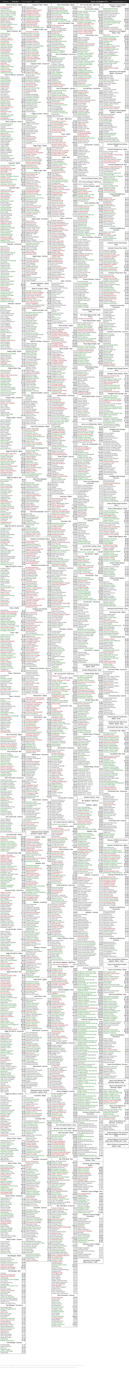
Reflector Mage (30, 497)
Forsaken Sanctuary (58, 423)
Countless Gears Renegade (34, 1070)
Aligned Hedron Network (35, 312)
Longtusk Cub (30, 928)
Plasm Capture (6, 378)
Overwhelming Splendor (60, 12)
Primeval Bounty (7, 467)
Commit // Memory (32, 1129)
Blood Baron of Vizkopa (9, 353)
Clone (2, 483)
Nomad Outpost (6, 1222)
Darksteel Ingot (5, 541)
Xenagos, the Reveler (8, 630)
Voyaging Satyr (6, 731)
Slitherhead (3, 110)
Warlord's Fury (57, 671)
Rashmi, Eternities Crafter (34, 855)
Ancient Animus (57, 631)
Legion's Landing (58, 126)
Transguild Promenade (7, 158)
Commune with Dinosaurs (60, 288)
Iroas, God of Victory (8, 841)
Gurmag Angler (5, 1345)
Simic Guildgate (5, 343)
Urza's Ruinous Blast (59, 563)
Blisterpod (31, 396)
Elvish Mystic (6, 580)
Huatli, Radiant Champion (61, 334)
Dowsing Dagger (58, 122)
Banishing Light (5, 895)
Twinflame (3, 888)
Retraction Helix (6, 825)
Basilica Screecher (5, 307)
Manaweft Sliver (5, 553)
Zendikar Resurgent (32, 477)
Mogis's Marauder (5, 686)
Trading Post (4, 519)
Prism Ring (29, 238)
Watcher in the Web (32, 692)
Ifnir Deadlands (58, 72)
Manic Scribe (30, 647)
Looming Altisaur (57, 303)
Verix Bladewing (58, 517)
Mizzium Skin (6, 147)
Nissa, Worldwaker (7, 963)
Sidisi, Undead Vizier (34, 55)
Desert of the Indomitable (61, 97)
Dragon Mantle (4, 709)
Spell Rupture (6, 345)
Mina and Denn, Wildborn (34, 467)
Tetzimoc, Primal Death (59, 387)
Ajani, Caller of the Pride (9, 453)
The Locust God (56, 15)
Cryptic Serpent (32, 1169)
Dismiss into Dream (6, 486)
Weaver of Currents (32, 1205)
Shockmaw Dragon (6, 1334)
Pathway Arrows (31, 369)
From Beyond (32, 328)
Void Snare (5, 1135)
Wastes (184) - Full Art (32, 536)
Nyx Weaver (5, 913)
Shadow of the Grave (34, 1152)
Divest (54, 644)
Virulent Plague (30, 112)
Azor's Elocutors (5, 35)
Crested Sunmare (58, 7)
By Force (30, 1164)
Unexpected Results (8, 239)
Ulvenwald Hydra (33, 563)
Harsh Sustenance (5, 1346)
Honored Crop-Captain (33, 1183)
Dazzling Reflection (32, 518)
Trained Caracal (5, 157)
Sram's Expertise (32, 1024)
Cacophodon (57, 401)
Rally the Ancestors (6, 1295)
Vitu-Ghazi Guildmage (7, 119)
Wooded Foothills (7, 1194)
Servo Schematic (32, 1059)
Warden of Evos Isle (8, 563)
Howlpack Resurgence (34, 638)
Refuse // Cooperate (59, 46)
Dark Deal (5, 1312)
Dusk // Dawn (32, 1132)
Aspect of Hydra (5, 820)
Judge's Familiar (5, 97)
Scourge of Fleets (7, 880)
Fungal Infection (57, 647)
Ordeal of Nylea (6, 688)
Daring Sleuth (30, 624)
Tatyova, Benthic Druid (59, 613)
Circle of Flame (6, 1043)
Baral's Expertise (31, 1000)
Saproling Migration (59, 663)
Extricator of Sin (31, 766)
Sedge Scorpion (5, 727)
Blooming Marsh (33, 870)
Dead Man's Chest (58, 355)
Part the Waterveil (33, 302)
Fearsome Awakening (8, 1318)
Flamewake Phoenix (6, 1282)
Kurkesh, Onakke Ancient (9, 997)
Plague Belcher (32, 1144)
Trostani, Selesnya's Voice (9, 24)
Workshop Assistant (34, 976)
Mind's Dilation (32, 707)
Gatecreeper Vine (7, 138)
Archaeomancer (5, 573)
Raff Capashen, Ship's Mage (61, 603)
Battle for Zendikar (40, 288)
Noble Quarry (4, 800)
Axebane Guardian (7, 124)
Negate (2, 589)
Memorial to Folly (57, 598)
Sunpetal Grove (58, 211)
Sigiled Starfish (4, 949)
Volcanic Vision (32, 60)
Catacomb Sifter (32, 354)
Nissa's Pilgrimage (31, 272)
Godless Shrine (6, 209)
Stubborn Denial (7, 1231)
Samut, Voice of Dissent (35, 1115)
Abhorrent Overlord (8, 635)
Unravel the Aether (6, 813)
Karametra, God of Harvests (8, 743)
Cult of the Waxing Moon (35, 622)
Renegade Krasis (7, 384)
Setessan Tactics (5, 882)
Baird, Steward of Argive (59, 575)
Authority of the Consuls (35, 868)
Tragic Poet (55, 666)
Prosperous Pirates (57, 313)
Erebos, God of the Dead (9, 615)
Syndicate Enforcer (6, 348)
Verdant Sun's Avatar (58, 216)
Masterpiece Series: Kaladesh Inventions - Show (40, 832)
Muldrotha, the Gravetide (59, 510)
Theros (14, 608)
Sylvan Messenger (31, 249)
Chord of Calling (6, 985)
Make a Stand (30, 492)
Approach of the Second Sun (36, 1122)
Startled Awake (30, 560)
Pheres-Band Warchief (8, 879)
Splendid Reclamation (34, 749)
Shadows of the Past (34, 243)
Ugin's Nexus (4, 1158)
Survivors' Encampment (60, 113)
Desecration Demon (6, 47)
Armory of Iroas (5, 894)
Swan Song (5, 660)
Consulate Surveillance (33, 917)
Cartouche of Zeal (31, 1224)
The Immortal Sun (58, 340)
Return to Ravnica (14, 5)
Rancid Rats (29, 685)
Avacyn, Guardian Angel (9, 975)
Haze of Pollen (30, 1240)
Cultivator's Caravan (32, 876)
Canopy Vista (31, 317)
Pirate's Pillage (57, 435)
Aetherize (4, 246)
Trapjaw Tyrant (57, 343)
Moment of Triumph (58, 482)
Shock (2, 597)
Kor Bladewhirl (30, 365)
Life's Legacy (5, 999)
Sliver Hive (5, 1020)
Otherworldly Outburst (33, 813)
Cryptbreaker (31, 724)
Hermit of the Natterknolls (35, 635)
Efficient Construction (32, 1040)
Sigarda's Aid (31, 746)
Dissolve (3, 677)
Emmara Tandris (5, 372)
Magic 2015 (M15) (14, 953)
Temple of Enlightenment (9, 771)
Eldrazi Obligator (33, 459)
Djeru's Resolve (30, 1230)
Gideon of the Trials (32, 1104)
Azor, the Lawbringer (58, 329)
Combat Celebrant (33, 1101)
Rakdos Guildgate (5, 149)
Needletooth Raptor (59, 432)
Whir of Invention (33, 1027)
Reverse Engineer (31, 1056)
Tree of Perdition (33, 713)
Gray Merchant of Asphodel (10, 716)
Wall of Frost (4, 561)
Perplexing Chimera (8, 766)
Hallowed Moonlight (34, 190)
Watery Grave (6, 240)
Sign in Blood (4, 1127)
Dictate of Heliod (7, 861)
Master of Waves (5, 619)
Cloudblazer (29, 915)
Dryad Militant (6, 82)
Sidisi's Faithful (32, 138)
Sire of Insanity (6, 386)
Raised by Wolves (7, 802)
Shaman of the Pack (32, 245)
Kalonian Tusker (6, 552)
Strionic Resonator (5, 513)
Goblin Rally (5, 86)
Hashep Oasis (56, 69)
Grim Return (4, 494)
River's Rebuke (56, 199)
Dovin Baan (31, 848)
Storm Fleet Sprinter (59, 453)
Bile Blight (3, 789)
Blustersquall (6, 78)
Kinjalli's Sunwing (58, 185)
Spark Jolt (3, 728)
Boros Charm (6, 249)
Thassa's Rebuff (6, 811)
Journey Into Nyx (14, 834)
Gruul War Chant (5, 409)
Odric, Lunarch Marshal (35, 588)
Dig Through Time (7, 1172)
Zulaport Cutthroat (33, 391)
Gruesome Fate (56, 470)
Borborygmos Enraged (8, 168)
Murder (28, 783)
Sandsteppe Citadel (6, 1229)
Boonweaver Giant (6, 1041)
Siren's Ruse (57, 318)
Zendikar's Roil (32, 254)
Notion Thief (5, 377)
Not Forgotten (30, 650)
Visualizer (5, 1)
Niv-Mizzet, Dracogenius (7, 18)
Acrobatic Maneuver (34, 949)
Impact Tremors (31, 133)
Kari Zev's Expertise (32, 1008)
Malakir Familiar (31, 367)
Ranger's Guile (4, 592)
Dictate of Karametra (6, 863)
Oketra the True (32, 1112)
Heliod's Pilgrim (6, 1113)
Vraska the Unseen (7, 27)
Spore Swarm (56, 610)
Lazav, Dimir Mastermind (9, 179)
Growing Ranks (5, 52)
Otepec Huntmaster (59, 247)
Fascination (3, 1317)
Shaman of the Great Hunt (10, 1262)
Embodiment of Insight (34, 489)
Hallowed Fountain (7, 54)
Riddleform (55, 80)
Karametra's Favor (5, 822)
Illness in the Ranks (7, 276)
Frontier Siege (4, 1284)
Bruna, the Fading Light (35, 719)
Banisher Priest (5, 533)
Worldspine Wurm (7, 29)
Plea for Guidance (7, 768)
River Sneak (56, 257)
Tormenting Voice (31, 141)
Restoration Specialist (32, 1055)
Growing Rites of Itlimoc (60, 124)
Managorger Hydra (32, 201)
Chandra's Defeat (57, 61)
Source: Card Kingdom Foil (99, 1)
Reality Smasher (32, 471)
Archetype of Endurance (7, 785)
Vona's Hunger (57, 389)
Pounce (54, 311)
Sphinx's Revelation (6, 23)
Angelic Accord (6, 530)
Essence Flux (31, 628)
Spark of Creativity (33, 937)
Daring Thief (5, 858)
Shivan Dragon (4, 510)
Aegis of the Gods (7, 855)
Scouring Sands (6, 830)
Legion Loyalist (4, 217)
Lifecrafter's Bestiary (32, 1009)
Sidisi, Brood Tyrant (8, 1153)
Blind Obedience (7, 195)
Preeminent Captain (6, 1013)
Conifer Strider (30, 119)
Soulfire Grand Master (7, 1264)
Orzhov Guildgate (5, 434)
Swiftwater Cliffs (5, 1251)
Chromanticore (6, 738)
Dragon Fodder (30, 122)
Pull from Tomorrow (32, 1148)
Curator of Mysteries (32, 1130)
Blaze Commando (5, 400)
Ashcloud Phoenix (5, 1142)
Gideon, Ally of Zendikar (35, 294)
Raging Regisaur (57, 439)
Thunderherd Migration (60, 454)
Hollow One (55, 33)
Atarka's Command (33, 33)
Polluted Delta (6, 1184)
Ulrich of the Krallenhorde (34, 715)
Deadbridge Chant (5, 355)
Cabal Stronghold (58, 525)
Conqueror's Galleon (59, 121)
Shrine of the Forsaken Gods (34, 334)
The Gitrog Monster (33, 561)
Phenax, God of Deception (10, 748)
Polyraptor (56, 337)
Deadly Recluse (5, 576)
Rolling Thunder (31, 380)
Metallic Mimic (32, 1011)
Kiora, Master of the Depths (36, 297)
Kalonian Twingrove (6, 996)
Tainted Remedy (32, 209)
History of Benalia (57, 500)
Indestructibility (5, 497)
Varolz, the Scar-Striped (9, 392)
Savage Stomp (57, 260)
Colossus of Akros (5, 643)
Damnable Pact (30, 39)
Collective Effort (32, 722)
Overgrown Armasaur (58, 490)
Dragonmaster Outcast (34, 291)
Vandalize (29, 143)
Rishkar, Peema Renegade (34, 1014)
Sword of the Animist (34, 207)
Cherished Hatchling (58, 404)
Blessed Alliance (31, 757)
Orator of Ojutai (31, 89)
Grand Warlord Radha (58, 531)
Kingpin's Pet (4, 329)
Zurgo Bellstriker (31, 62)
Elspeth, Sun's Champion (9, 613)
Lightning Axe (32, 644)
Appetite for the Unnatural (34, 951)
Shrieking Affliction (7, 107)
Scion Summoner (31, 529)
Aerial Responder (31, 904)
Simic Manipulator (7, 231)
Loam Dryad (30, 681)
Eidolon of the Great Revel (9, 869)
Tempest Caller (56, 266)
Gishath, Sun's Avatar (59, 142)
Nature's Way (30, 931)
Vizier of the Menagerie (33, 1117)
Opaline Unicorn (5, 724)
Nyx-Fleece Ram (5, 914)
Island (54, 471)
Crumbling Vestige (33, 517)
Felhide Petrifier (5, 907)
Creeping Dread (31, 620)
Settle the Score (56, 605)
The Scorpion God (57, 18)
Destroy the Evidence (6, 128)
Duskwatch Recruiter (34, 625)
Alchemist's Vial (31, 258)
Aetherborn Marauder (32, 907)
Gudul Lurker (32, 83)
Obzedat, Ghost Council (9, 184)
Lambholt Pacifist (31, 642)
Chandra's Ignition (33, 177)
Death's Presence (7, 44)
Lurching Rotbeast (57, 108)
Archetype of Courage (7, 783)
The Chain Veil (6, 970)
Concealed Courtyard (34, 875)
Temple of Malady (7, 887)
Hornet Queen (6, 993)
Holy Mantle (5, 275)
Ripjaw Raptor (56, 197)
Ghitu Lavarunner (58, 648)
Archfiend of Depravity (8, 1275)
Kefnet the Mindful (31, 1109)
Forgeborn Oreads (5, 908)
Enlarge (2, 547)
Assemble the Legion (8, 191)
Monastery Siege (5, 1289)
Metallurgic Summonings (35, 850)
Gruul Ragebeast (7, 210)
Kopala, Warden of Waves (59, 186)
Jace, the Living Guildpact (9, 960)
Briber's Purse (4, 1206)
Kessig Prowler (30, 774)
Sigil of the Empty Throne (33, 206)
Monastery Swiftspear (7, 1217)
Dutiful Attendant (31, 127)
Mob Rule (3, 1287)
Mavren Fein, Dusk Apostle (61, 189)
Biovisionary (5, 193)
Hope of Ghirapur (33, 1005)
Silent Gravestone (58, 378)
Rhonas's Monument (34, 1194)
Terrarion (29, 821)
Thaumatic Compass (59, 130)
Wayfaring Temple (7, 73)
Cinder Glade (30, 319)
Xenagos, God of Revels (9, 749)
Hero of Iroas (6, 761)
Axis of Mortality (58, 138)
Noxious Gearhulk (33, 853)
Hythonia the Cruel (6, 618)
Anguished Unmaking (34, 569)
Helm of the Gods (33, 193)
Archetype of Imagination (8, 788)
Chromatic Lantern (6, 38)
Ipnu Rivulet (57, 74)
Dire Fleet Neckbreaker (60, 409)
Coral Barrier (4, 1099)
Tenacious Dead (5, 560)
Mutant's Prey (4, 431)
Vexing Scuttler (30, 798)
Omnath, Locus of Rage (35, 300)
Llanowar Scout (56, 653)
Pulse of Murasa (32, 528)
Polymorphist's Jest (7, 1012)
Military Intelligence (6, 1063)
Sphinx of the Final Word (35, 444)
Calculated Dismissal (32, 260)
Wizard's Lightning (57, 624)
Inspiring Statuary (31, 1006)
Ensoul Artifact (6, 1052)
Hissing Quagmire (33, 464)
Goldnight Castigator (32, 547)
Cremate (3, 127)
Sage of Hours (6, 849)
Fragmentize (31, 962)
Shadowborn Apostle (8, 595)
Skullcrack (5, 287)
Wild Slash (5, 1339)
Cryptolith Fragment (34, 761)
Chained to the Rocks (8, 641)
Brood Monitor (32, 353)
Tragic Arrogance (33, 213)
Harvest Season (32, 1138)
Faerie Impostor (5, 83)
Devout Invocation (7, 460)
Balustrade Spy (4, 306)
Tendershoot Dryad (59, 385)
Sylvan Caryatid (6, 662)
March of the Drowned (59, 305)
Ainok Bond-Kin (5, 1241)
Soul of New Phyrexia (8, 968)
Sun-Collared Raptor (58, 493)
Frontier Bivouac (7, 1210)
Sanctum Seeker (58, 202)
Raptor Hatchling (58, 255)
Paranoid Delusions (6, 332)
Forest (55, 465)
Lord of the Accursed (32, 1187)
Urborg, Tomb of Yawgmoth (10, 1024)
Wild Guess (5, 605)
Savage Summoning (8, 506)
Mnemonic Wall (5, 720)
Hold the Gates (4, 273)
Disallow (30, 1001)
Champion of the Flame (59, 578)
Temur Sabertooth (5, 1336)
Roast (28, 93)
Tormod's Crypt (6, 1081)
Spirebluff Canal (32, 898)
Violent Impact (30, 1259)
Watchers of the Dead (34, 1202)
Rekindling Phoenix (58, 339)
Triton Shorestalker (7, 950)
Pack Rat (4, 63)
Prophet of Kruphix (7, 655)
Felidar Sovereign (31, 326)
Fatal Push (29, 1042)
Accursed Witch (32, 612)
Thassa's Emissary (5, 693)
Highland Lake (30, 636)
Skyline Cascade (31, 422)
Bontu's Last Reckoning (59, 30)
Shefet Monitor (30, 1196)
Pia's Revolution (32, 1013)
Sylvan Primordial (7, 236)
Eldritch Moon (40, 695)
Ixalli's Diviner (56, 300)
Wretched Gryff (30, 829)
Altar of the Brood (7, 1165)
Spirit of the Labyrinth (8, 769)
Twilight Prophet (58, 345)
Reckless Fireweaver (34, 970)
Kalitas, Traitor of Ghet (34, 435)
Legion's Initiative (5, 357)
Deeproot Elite (56, 357)
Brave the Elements (6, 537)
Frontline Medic (5, 206)
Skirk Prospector (57, 664)
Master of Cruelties (6, 358)
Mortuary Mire (32, 415)
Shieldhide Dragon (31, 100)
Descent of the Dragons (35, 10)
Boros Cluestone (5, 421)
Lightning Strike (6, 717)
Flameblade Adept (31, 1175)
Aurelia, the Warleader (8, 165)
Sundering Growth (7, 155)
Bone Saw (29, 514)
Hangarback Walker (33, 191)
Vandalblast (5, 118)
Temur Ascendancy (7, 1189)
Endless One (30, 325)
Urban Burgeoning (6, 160)
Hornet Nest (5, 991)
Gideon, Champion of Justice (10, 176)
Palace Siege (4, 1293)
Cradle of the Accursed (34, 1227)
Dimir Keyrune (4, 257)
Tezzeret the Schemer (32, 994)
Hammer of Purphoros (7, 650)
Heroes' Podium (6, 763)
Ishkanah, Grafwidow (34, 704)
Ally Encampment (33, 314)
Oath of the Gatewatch (40, 426)
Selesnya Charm (6, 105)
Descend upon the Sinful (33, 546)
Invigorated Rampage (32, 1050)
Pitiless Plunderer (58, 437)
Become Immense (5, 1203)
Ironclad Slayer (30, 811)
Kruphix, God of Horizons (9, 844)
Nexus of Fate (57, 676)
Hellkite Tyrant (6, 178)
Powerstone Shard (57, 659)
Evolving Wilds (4, 1108)
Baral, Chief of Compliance (34, 998)
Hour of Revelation (59, 36)
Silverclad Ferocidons (59, 379)
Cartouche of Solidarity (34, 1221)
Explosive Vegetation (34, 80)
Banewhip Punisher (59, 58)
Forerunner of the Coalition (61, 416)
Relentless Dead (32, 554)
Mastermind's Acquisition (59, 367)
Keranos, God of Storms (9, 843)
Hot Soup (3, 1055)
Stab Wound (4, 154)
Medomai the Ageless (8, 621)
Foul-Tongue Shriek (32, 130)
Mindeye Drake (5, 279)
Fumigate (29, 880)
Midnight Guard (5, 1115)
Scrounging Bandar (32, 1084)
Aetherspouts (4, 974)
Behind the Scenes (31, 614)
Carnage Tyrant (57, 139)
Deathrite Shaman (7, 46)
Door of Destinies (7, 487)
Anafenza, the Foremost (7, 1140)
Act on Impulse (4, 1033)
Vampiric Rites (30, 389)
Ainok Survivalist (31, 67)
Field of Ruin (56, 239)
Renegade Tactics (33, 972)
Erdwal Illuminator (31, 627)
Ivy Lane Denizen (7, 328)
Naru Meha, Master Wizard (61, 513)
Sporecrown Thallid (58, 611)
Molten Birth (4, 555)
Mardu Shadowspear (6, 1326)
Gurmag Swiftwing (7, 1214)
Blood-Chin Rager (33, 72)
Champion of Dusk (57, 352)
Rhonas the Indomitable (35, 1113)
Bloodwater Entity (57, 59)
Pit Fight (2, 334)
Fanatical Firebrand (59, 463)
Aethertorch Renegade (33, 909)
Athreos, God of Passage (9, 838)
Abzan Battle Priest (6, 1198)
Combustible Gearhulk (34, 845)
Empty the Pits (6, 1145)
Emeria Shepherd (33, 323)
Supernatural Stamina (34, 1255)
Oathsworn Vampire (59, 434)
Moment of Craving (58, 481)
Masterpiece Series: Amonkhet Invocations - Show (39, 1091)
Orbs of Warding (31, 202)
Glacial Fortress (58, 177)
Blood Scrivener (6, 370)
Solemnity (56, 49)
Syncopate (3, 113)
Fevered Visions (32, 581)
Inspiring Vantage (33, 883)
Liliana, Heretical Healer (35, 160)
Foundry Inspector (33, 926)
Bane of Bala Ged (31, 345)
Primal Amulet (57, 127)
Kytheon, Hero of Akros (35, 159)
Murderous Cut (5, 1218)
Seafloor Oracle (56, 374)
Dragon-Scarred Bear (32, 124)
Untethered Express (32, 1063)
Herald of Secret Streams (60, 181)
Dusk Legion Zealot (58, 462)
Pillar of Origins (56, 249)
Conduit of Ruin (32, 320)
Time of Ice (56, 621)
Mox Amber (57, 508)
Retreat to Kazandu (33, 378)
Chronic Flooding (5, 125)
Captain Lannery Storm (60, 164)
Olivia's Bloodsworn (34, 652)
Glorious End (30, 1105)
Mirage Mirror (57, 39)
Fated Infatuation (5, 760)
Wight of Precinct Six (8, 300)
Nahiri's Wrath (30, 710)
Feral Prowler (56, 102)
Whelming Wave (7, 776)
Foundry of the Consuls (33, 227)
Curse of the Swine (6, 644)
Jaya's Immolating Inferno (59, 537)
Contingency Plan (31, 805)
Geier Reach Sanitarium (35, 732)
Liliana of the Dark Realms (10, 466)
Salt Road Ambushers (32, 96)
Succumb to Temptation (33, 818)
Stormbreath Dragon (8, 627)
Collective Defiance (33, 721)
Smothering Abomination (34, 337)
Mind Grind (5, 220)
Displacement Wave (32, 180)
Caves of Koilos (5, 980)
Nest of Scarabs (32, 1190)
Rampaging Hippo (57, 109)
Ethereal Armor (6, 135)
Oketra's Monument (34, 1191)
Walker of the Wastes (32, 506)
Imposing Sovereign (6, 495)
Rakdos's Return (5, 21)
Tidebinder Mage (7, 517)
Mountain (55, 484)
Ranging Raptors (58, 253)
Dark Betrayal (4, 675)
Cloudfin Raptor (5, 312)
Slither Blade (30, 1251)
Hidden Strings (6, 428)
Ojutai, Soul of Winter (8, 1290)
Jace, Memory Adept (8, 463)
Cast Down (56, 576)
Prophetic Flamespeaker (7, 848)
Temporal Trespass (7, 1266)
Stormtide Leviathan (8, 1023)
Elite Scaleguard (5, 1315)
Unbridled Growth (31, 1086)
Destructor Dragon (6, 1313)
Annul (3, 700)
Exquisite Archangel (33, 983)
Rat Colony (56, 661)
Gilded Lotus (57, 528)
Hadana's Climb (58, 363)
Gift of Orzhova (6, 268)
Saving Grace (57, 82)
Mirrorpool (31, 441)
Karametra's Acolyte (6, 683)
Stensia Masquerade (34, 660)
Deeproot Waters (57, 231)
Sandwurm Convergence (35, 1151)
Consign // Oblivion (58, 64)
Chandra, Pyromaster (6, 456)
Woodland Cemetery (59, 564)
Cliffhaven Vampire (32, 486)
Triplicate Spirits (6, 1131)
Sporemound (4, 600)
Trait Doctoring (6, 391)
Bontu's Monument (33, 1163)
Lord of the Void (6, 181)
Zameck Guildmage (7, 301)
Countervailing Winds (59, 90)
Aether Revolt (40, 979)
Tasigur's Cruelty (5, 1349)
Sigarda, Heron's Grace (33, 557)
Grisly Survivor (56, 106)
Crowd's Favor (4, 1102)
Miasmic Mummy (31, 1246)
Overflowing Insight (58, 147)
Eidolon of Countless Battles (10, 757)
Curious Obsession (59, 407)
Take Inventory (32, 819)
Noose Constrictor (31, 788)
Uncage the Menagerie (60, 19)
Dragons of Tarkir (40, 5)
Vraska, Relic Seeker (59, 154)
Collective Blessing (7, 39)
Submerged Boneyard (32, 500)
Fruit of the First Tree (8, 1320)
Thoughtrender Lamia (7, 924)
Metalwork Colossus (34, 891)
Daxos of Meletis (7, 646)
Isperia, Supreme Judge (9, 12)
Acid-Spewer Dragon (32, 66)
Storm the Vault (58, 382)
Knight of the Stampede (60, 476)
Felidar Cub (29, 407)
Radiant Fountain (5, 1123)
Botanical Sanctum (33, 873)
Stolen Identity (6, 232)
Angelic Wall (5, 572)
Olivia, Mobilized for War (33, 552)
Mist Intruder (30, 414)
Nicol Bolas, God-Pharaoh (60, 10)
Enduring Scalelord (32, 78)
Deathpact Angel (7, 170)
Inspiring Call (31, 86)
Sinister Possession (6, 445)
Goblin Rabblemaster (8, 990)
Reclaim (28, 276)
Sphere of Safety (7, 112)
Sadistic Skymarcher (58, 445)
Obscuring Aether (33, 50)
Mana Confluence (7, 875)
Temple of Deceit (7, 663)
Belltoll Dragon (30, 70)
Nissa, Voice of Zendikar (35, 443)
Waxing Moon (32, 827)
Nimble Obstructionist (60, 41)
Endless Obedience (7, 1051)
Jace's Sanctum (30, 196)
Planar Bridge (30, 993)
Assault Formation (33, 32)
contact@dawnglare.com (119, 1)
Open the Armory (33, 654)
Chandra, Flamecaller (32, 428)
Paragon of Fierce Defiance (8, 1066)
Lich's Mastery (56, 544)
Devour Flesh (4, 317)
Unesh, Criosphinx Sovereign (62, 21)
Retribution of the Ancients (10, 1186)
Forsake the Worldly (32, 1233)
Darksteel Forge (6, 458)
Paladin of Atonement (58, 370)
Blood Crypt (4, 36)
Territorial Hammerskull (59, 321)
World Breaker (30, 446)
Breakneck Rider (31, 617)
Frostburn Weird (5, 136)
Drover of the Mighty (59, 235)
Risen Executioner (31, 24)
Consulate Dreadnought (35, 1037)
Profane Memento (7, 1070)
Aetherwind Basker (33, 981)
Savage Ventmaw (33, 99)
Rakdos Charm (6, 102)
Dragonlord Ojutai (33, 18)
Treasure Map (57, 132)
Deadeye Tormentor (58, 291)
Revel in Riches (57, 196)
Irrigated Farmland (33, 1141)
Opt (53, 308)
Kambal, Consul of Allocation (36, 886)
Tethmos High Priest (8, 922)
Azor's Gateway (58, 331)
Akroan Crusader (5, 698)
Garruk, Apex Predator (7, 959)
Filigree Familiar (31, 925)
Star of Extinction (57, 149)
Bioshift (4, 309)
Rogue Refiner (30, 1058)
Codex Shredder (6, 80)
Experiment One (5, 265)
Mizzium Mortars (7, 60)
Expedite (30, 520)
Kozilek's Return (32, 438)
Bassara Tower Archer (8, 897)
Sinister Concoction (32, 657)
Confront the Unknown (33, 675)
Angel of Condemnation (59, 28)
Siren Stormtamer (57, 263)
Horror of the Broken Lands (36, 1243)
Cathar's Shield (32, 802)
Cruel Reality (30, 1102)
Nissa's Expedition (5, 1065)
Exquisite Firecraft (33, 185)
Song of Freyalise (58, 608)
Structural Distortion (32, 686)
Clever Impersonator (8, 1144)
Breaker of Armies (31, 351)
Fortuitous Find (30, 961)
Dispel (4, 130)
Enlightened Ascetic (32, 266)
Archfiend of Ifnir (33, 1124)
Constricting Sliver (7, 1044)
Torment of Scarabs (59, 85)
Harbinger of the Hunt (32, 44)
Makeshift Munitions (59, 246)
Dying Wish (3, 262)
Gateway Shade (5, 267)
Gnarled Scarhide (5, 910)
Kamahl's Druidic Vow (58, 541)
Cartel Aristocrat (5, 256)
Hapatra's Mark (30, 1180)
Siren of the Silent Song (7, 807)
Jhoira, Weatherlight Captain (60, 503)
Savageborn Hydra (6, 364)
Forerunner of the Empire (59, 418)
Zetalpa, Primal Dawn (59, 393)
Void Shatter (31, 505)
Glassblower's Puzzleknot (34, 964)
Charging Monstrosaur (60, 225)
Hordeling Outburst (8, 1215)
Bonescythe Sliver (7, 480)
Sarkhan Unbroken (33, 26)
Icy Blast (4, 1179)
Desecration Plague (6, 934)
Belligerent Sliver (7, 1040)
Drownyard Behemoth (33, 764)
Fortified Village (32, 586)
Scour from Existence (32, 420)
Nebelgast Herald (33, 785)
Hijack (54, 299)
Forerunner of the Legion (60, 421)
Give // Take (4, 406)
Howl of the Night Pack (7, 550)
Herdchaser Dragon (32, 85)
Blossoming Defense (34, 912)
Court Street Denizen (6, 315)
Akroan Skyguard (5, 819)
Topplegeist (29, 663)
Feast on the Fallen (7, 1054)
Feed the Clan (4, 1246)
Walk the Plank (56, 276)
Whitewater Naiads (6, 927)
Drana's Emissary (31, 356)
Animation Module (33, 867)
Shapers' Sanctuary (57, 207)
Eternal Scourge (31, 730)
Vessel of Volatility (33, 689)
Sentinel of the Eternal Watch (35, 241)
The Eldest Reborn (57, 617)
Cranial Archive (5, 1209)
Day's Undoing (32, 154)
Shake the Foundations (60, 446)
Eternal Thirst (6, 1107)
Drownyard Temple (32, 575)
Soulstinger (29, 1252)
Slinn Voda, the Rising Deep (61, 606)
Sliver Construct (5, 598)
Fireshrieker (4, 548)
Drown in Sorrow (7, 791)
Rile (53, 316)
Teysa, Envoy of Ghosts (9, 389)
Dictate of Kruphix (5, 864)
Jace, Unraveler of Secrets (35, 549)
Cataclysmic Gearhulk (32, 842)
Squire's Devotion (57, 492)
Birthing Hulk (30, 483)
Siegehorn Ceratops (58, 376)
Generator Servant (7, 1112)
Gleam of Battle (5, 408)
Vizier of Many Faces (32, 1157)
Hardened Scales (7, 1178)
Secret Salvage (32, 1019)
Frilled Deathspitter (58, 466)
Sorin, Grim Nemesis (32, 558)
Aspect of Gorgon (5, 933)
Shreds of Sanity (32, 791)
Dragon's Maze (14, 351)
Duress (2, 578)
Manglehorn (31, 1188)
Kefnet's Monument (32, 1185)
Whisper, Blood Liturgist (59, 622)
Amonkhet (40, 1095)
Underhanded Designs (34, 941)
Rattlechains (31, 591)
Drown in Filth (4, 426)
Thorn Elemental (57, 619)
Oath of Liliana (30, 743)
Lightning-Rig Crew (57, 242)
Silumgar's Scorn (33, 105)
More (37, 1)
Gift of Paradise (31, 1235)
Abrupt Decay (6, 33)
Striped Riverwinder (59, 111)
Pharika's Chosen (5, 945)
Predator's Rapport (6, 336)
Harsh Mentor (30, 1137)
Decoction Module (31, 918)
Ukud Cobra (29, 110)
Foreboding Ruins (31, 583)
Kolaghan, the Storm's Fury (10, 1286)
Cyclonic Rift (5, 43)
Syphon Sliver (6, 514)
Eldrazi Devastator (31, 401)
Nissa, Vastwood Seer (34, 162)
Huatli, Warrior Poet (59, 144)
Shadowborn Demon (6, 474)
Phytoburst (3, 435)
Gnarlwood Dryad (31, 769)
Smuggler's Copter (33, 897)
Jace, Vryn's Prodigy (33, 157)
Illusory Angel (4, 1057)
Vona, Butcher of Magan (60, 152)
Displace (30, 807)
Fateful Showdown (33, 878)
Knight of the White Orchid (36, 198)
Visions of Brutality (33, 502)
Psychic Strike (6, 339)
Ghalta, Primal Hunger (60, 360)
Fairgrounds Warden (32, 923)
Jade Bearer (55, 473)
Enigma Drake (30, 1172)
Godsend (4, 840)
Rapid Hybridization (8, 284)
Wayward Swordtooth (60, 390)
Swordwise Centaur (6, 831)
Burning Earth (4, 481)
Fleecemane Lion (7, 647)
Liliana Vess (3, 962)
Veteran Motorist (31, 942)
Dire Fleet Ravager (57, 141)
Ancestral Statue (32, 116)
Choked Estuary (31, 570)
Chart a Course (57, 227)
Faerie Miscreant (33, 268)
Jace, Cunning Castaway (60, 146)
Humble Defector (5, 1321)
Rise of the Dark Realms (9, 471)
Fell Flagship (55, 174)
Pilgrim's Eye (30, 370)
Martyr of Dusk (56, 478)
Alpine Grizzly (4, 1243)
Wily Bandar (30, 975)
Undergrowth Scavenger (7, 1134)
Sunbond (4, 810)
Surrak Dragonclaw (7, 1156)
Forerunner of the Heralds (61, 420)
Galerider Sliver (6, 492)
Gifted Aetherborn (33, 1045)
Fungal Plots (57, 589)
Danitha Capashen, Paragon (61, 583)
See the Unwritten (7, 1152)
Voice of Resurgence (8, 366)
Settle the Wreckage (59, 205)
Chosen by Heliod (5, 705)
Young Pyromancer (7, 564)
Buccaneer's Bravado (58, 459)
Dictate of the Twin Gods (9, 866)
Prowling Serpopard (32, 1146)
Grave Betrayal (6, 50)
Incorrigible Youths (31, 639)
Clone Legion (30, 7)
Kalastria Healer (31, 411)
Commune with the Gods (8, 706)
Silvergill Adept (56, 448)
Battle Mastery (4, 1038)
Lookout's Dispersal (58, 244)
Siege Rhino (5, 1187)
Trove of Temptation (58, 269)
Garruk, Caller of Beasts (9, 461)
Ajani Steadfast (6, 955)
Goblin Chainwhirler (59, 530)
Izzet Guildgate (4, 144)
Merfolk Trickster (58, 600)
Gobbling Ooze (4, 85)
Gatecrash (14, 163)
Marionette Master (33, 889)
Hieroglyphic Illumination (34, 1241)
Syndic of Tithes (5, 347)
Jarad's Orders (6, 57)
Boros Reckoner (5, 196)
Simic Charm (5, 286)
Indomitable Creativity (34, 988)
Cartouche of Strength (34, 1222)
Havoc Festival (4, 55)
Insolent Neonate (33, 680)
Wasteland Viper (7, 298)
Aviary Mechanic (31, 953)
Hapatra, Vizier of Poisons (34, 1135)
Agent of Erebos (6, 892)
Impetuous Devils (33, 738)
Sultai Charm (4, 1233)
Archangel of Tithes (33, 149)
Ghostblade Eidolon (6, 794)
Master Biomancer (7, 182)
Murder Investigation (8, 281)
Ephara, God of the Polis (9, 740)
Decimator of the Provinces (36, 698)
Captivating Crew (57, 166)
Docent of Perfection (34, 727)
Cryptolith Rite (32, 572)
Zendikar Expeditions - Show (40, 284)
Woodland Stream (31, 666)
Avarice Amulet (6, 977)
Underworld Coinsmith (7, 925)
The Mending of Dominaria (60, 561)
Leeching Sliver (6, 1060)
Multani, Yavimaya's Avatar (61, 511)
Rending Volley (32, 91)
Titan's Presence (31, 386)
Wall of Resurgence (32, 508)
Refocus (4, 1348)
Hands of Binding (5, 326)
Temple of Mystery (6, 665)
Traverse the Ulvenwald (35, 605)
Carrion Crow (4, 1097)
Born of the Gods (14, 734)
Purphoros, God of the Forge (10, 626)
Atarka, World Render (8, 1276)
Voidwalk (4, 297)
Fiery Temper (30, 677)
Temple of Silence (7, 666)
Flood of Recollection (58, 415)
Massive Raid (6, 331)
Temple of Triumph (7, 668)
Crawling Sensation (32, 619)
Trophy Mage (30, 1061)
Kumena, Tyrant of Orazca (61, 335)
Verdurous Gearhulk (34, 861)
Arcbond (3, 1273)
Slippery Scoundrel (57, 451)
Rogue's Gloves (6, 1074)
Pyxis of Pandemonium (9, 657)
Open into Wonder (33, 1193)
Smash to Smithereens (34, 277)
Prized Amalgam (32, 589)
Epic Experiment (6, 10)
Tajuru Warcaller (31, 384)
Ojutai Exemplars (33, 23)
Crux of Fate (4, 1281)
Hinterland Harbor (58, 534)
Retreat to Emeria (31, 375)
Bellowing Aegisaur (59, 222)
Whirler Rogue (32, 252)
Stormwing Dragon (32, 107)
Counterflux (5, 41)
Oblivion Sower (32, 299)
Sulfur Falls (55, 556)
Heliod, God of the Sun (8, 616)
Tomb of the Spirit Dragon (8, 1236)
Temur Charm (4, 1234)
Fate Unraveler (6, 758)
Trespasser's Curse (33, 1257)
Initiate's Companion (32, 1244)
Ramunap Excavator (58, 44)
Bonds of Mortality (33, 484)
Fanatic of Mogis (7, 680)
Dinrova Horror (5, 259)
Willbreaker (29, 215)
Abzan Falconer (5, 1201)
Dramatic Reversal (33, 957)
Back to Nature (6, 1036)
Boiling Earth (30, 398)
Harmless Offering (31, 737)
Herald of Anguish (33, 986)
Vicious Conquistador (58, 274)
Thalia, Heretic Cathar (34, 751)
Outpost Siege (6, 1292)
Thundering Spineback (60, 268)
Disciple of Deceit (7, 903)
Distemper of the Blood (33, 808)
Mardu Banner (4, 1249)
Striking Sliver (6, 602)
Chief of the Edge (5, 1207)
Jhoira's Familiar (58, 597)
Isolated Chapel (56, 536)
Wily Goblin (55, 279)
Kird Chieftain (4, 1058)
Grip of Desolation (31, 361)
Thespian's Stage (7, 237)
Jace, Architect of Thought (8, 13)
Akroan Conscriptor (6, 780)
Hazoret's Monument (34, 1182)
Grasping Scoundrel (58, 468)
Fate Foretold (4, 711)
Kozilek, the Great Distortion (36, 436)
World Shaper (57, 392)
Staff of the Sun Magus (7, 1079)
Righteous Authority (8, 66)
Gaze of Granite (5, 373)
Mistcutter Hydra (7, 652)
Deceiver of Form (33, 453)
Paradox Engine (32, 991)
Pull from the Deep (7, 916)
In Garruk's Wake (7, 994)
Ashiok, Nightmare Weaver (10, 612)
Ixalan (66, 119)
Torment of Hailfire (59, 52)
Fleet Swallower (57, 175)
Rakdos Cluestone (5, 437)
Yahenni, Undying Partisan (34, 1028)
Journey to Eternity (57, 365)
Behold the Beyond (33, 544)
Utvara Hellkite (6, 26)
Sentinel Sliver (6, 594)
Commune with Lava (32, 38)
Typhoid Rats (4, 1132)
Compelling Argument (32, 1225)
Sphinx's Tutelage (31, 248)
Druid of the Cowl (31, 1071)
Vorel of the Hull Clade (7, 394)
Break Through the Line (9, 1309)
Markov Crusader (31, 782)
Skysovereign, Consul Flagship (37, 858)
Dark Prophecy (6, 484)
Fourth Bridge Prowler (33, 1073)
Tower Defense (4, 290)
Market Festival (6, 944)
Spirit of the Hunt (31, 748)
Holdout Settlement (33, 523)
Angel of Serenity (7, 7)
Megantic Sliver (6, 498)
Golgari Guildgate (5, 141)
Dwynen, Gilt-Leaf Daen (33, 182)
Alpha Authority (5, 248)
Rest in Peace (6, 65)
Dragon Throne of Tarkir (7, 1173)
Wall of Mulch (4, 1092)
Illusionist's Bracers (6, 213)
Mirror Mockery (32, 49)
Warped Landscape (32, 691)
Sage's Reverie (4, 1332)
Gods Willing (4, 714)
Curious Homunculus (32, 763)
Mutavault (5, 500)
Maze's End (5, 360)
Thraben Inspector (33, 688)
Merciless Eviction (5, 218)
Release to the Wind (59, 373)
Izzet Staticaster (5, 96)
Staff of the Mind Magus (7, 558)
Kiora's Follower (6, 797)
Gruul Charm (4, 270)
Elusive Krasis (6, 263)
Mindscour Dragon (6, 1329)
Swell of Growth (31, 423)
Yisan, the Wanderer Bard (9, 1029)
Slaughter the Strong (58, 381)
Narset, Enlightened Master (8, 1148)
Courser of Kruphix (7, 755)
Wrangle (28, 1087)
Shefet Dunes (57, 83)
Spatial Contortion (31, 498)
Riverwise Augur (57, 443)
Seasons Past (31, 555)
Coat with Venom (31, 117)
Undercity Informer (7, 292)
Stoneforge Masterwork (35, 474)
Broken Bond (57, 639)
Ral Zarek (4, 363)
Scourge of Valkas (7, 472)
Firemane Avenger (5, 204)
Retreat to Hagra (32, 376)
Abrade (54, 56)
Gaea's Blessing (56, 591)
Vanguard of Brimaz (6, 815)
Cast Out (28, 1166)
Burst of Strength (5, 310)
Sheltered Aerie (30, 136)
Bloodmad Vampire (32, 672)
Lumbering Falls (31, 330)
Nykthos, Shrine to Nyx (9, 654)
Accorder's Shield (5, 528)
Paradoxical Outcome (32, 895)
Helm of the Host (58, 533)
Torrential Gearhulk (32, 860)
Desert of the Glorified (60, 95)
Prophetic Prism (5, 337)
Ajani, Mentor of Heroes (9, 837)
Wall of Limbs (4, 1090)
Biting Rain (29, 616)
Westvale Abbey (32, 607)
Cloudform (3, 1310)
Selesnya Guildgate (6, 152)
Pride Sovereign (57, 43)
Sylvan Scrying (30, 383)
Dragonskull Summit (58, 170)
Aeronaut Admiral (31, 1034)
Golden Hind (4, 938)
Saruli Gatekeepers (7, 442)
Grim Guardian (6, 939)
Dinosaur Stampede (58, 233)
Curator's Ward (57, 580)
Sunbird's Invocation (58, 210)
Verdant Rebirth (57, 272)
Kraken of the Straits (8, 799)
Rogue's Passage (5, 104)
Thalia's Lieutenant (33, 600)
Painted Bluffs (32, 1248)
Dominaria (66, 496)
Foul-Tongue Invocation (33, 82)
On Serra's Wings (57, 602)
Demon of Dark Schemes (33, 847)
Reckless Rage (57, 442)
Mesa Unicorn (56, 655)
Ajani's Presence (5, 931)
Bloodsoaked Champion (7, 1167)
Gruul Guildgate (5, 325)
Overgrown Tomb (5, 62)
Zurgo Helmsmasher (6, 1161)
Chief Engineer (6, 983)
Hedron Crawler (31, 522)
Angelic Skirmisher (6, 190)
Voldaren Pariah (31, 752)
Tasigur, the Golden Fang (7, 1303)
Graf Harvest (31, 771)
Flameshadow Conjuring (33, 187)
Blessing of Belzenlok (58, 636)
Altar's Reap (4, 570)
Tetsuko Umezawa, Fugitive (61, 614)
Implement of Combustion (34, 1075)
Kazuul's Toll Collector (32, 491)
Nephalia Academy (32, 787)
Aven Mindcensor (33, 1125)
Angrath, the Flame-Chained (60, 328)
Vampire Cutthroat (33, 796)
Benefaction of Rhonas (33, 1211)
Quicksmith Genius (33, 934)
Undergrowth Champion (33, 306)
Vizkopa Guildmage (7, 295)
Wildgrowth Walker (59, 277)
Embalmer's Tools (33, 1171)
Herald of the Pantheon (35, 195)
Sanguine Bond (6, 505)
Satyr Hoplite (4, 947)
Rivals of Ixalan (66, 325)
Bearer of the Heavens (8, 857)
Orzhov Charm (4, 282)
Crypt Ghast (5, 199)
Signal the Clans (5, 229)
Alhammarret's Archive (34, 148)
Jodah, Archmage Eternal (59, 539)
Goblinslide (5, 1212)
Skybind (4, 883)
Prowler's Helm (6, 689)
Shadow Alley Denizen (8, 340)
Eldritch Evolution (33, 729)
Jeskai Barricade (6, 1323)
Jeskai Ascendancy (7, 1181)
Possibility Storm (5, 381)
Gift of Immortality (7, 649)
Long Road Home (31, 779)
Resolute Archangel (6, 1015)
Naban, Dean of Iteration (60, 547)
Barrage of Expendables (7, 534)
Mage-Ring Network (32, 232)
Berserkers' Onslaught (33, 35)
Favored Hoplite (5, 682)
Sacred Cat (29, 1249)
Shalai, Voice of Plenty (60, 552)
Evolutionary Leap (31, 184)
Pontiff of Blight (6, 380)
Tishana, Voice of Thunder (61, 150)
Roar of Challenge (7, 1228)
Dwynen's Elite (32, 222)
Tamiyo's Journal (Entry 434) (36, 599)
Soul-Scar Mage (32, 1154)
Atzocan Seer (57, 399)
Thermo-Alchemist (33, 822)
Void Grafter (30, 503)
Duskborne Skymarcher (59, 236)
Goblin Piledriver (33, 188)
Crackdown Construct (32, 1039)
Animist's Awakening (34, 172)
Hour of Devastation (66, 5)
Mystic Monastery (5, 1220)
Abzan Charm (6, 1199)
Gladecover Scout (5, 586)
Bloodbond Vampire (34, 350)
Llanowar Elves (57, 652)
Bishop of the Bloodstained (60, 223)
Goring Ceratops (58, 178)
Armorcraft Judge (31, 911)
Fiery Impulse (32, 269)
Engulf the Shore (31, 578)
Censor (30, 1168)
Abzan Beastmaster (6, 1307)
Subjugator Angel (33, 793)
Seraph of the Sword (8, 508)
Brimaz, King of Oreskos (9, 737)
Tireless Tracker (32, 604)
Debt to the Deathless (8, 403)
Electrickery (5, 133)
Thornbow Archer (31, 279)
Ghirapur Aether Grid (32, 229)
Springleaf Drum (7, 808)
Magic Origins (40, 146)
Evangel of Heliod (7, 678)
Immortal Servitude (6, 215)
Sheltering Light (58, 261)
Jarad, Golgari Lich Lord (9, 15)
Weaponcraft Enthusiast (33, 944)
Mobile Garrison (31, 1079)
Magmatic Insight (31, 233)
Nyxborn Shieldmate (6, 823)
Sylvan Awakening (57, 558)
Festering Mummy (31, 1232)
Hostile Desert (57, 35)
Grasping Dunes (32, 1179)
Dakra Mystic (6, 902)
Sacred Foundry (6, 226)
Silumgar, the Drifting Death (8, 1300)
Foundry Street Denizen (7, 321)
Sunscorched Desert (34, 1254)
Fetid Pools (29, 1133)
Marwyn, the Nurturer (60, 545)
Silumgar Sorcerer (31, 104)
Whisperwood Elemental (7, 1269)
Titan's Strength (5, 730)
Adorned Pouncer (58, 25)
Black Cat (3, 1096)
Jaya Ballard (56, 502)
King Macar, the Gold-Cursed (9, 874)
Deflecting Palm (5, 1170)
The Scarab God (58, 16)
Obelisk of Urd (4, 1009)
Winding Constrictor (32, 1064)
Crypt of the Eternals (58, 66)
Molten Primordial (5, 221)
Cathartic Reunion (31, 956)
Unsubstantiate (30, 794)
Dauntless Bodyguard (59, 584)
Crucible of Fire (6, 986)
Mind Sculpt (5, 1116)
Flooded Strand (6, 1175)
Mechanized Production (35, 989)
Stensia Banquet (31, 816)
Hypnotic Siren (6, 872)
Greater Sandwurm (32, 1237)
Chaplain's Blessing (32, 674)
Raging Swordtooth (59, 250)
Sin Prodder (29, 597)
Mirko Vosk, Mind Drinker (9, 375)
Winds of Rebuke (33, 1260)
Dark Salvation (32, 726)
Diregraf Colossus (31, 574)
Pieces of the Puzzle (33, 683)
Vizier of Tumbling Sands (33, 1201)
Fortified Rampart (31, 409)
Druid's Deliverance (8, 132)
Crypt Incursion (6, 423)
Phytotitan (5, 1010)
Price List (15, 1)
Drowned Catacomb (59, 172)
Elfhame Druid (56, 586)
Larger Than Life (31, 965)
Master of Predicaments (9, 1004)
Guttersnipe (4, 89)
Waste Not (5, 1026)
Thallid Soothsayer (57, 616)
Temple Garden (6, 71)
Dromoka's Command (32, 43)
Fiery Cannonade (58, 241)
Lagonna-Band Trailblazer (8, 942)
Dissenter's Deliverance (33, 1229)
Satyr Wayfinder (6, 828)
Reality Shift (5, 1331)
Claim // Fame (56, 63)
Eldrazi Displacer (31, 456)
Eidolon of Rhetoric (6, 905)
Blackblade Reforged (59, 523)
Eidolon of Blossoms (8, 868)
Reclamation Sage (5, 1073)
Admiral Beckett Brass (60, 136)
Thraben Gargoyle (31, 661)
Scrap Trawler (32, 1017)
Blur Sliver (5, 575)
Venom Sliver (6, 1085)
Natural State (30, 525)
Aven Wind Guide (33, 1161)
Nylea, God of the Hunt (9, 623)
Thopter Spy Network (34, 212)
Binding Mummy (33, 1213)
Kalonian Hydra (6, 464)
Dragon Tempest (32, 41)
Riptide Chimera (5, 919)
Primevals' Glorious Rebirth (61, 550)
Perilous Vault (6, 965)
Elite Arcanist (6, 489)
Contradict (29, 120)
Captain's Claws (31, 452)
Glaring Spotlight (7, 207)
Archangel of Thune (8, 455)
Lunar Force (29, 780)
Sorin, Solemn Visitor (6, 1155)
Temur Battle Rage (7, 1351)
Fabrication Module (33, 922)
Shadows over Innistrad (40, 539)
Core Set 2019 (66, 674)
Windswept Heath (7, 1192)
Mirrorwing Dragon (33, 709)
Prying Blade (57, 315)
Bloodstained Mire (7, 1168)
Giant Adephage (6, 175)
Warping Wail (32, 509)
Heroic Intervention (33, 1003)
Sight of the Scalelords (34, 102)
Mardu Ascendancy (6, 1183)
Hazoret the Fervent (33, 1107)
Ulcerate (2, 1084)
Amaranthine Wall (57, 572)
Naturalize (55, 485)
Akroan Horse (6, 636)
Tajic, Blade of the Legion (7, 388)
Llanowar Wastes (7, 1001)
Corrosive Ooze (56, 641)
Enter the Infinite (7, 173)
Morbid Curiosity (33, 929)
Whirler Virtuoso (31, 945)
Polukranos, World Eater (7, 624)
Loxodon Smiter (6, 58)
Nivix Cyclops (4, 432)
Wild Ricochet (6, 524)
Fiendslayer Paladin (6, 491)
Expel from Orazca (57, 412)
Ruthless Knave (57, 258)
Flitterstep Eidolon (5, 792)
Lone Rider (29, 777)
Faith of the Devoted (34, 1174)
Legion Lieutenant (58, 428)
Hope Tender (56, 70)
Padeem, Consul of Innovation (37, 892)
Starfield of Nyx (32, 165)
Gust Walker (30, 1238)
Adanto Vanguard (57, 220)
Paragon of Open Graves (7, 1068)
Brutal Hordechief (5, 1258)
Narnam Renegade (33, 1051)
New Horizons (56, 307)
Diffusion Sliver (6, 1047)
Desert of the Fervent (58, 94)
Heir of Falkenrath (31, 633)
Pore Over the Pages (34, 655)
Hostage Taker (56, 183)
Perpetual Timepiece (34, 933)
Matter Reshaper (31, 466)
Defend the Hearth (6, 708)
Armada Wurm (4, 8)
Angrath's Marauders (58, 159)
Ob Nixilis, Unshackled (8, 1007)
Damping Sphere (58, 581)
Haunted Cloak (30, 631)
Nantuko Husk (30, 271)
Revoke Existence (5, 827)
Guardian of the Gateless (7, 271)
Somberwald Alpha (32, 246)
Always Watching (33, 567)
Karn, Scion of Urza (59, 505)
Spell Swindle (56, 208)
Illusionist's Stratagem (34, 1048)
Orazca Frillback (57, 489)
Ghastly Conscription (8, 1259)
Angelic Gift (29, 395)
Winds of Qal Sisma (8, 1340)
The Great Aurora (33, 167)
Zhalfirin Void (56, 627)
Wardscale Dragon (5, 1337)
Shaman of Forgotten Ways (36, 27)
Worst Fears (5, 851)
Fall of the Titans (32, 463)
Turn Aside (31, 824)
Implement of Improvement (34, 1076)
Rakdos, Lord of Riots (8, 19)
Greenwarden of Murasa (33, 295)
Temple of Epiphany (8, 885)
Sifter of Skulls (30, 472)
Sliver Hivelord (6, 966)
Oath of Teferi (56, 548)
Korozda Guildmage (8, 99)
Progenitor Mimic (5, 361)
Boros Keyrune (4, 251)
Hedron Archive (32, 362)
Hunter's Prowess (7, 765)
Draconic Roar (30, 75)
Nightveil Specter (7, 223)
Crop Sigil (29, 760)
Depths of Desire (57, 292)
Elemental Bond (31, 224)
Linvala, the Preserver (32, 439)
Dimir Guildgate (5, 318)
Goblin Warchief (57, 594)
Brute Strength (30, 515)
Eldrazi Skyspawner (32, 403)
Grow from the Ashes (58, 650)
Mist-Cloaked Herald (59, 479)
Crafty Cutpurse (56, 354)
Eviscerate (55, 645)
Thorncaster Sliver (7, 516)
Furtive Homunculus (32, 678)
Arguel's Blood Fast (59, 162)
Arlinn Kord (31, 543)
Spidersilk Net (30, 139)
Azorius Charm (4, 77)
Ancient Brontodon (58, 283)
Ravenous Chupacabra (58, 440)
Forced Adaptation (6, 320)
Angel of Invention (33, 841)
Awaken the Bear (5, 1245)
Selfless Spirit (32, 744)
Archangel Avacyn (33, 541)
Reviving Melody (5, 918)
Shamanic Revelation (8, 1297)
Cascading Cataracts (32, 1127)
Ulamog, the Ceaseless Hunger (35, 305)
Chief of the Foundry (32, 914)
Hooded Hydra (4, 1147)
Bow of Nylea (6, 639)
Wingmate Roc (4, 1159)
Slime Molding (4, 108)
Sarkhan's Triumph (33, 97)
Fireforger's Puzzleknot (33, 959)
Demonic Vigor (56, 642)
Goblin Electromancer (7, 139)
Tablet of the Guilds (7, 115)
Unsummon (55, 114)
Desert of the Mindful (58, 98)
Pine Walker (4, 1225)
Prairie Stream (30, 331)
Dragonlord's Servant (32, 77)
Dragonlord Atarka (33, 13)
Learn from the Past (33, 88)
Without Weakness (57, 116)
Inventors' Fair (32, 884)
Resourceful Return (32, 1083)
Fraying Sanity (57, 32)
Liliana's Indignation (32, 646)
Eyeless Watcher (31, 406)
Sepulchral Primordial (8, 228)
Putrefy (2, 411)
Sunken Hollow (30, 339)
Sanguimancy (4, 803)
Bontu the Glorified (33, 1099)
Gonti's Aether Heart (34, 985)
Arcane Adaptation (57, 161)
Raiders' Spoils (4, 1226)
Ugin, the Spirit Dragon (9, 1267)
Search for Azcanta (59, 129)
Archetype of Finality (8, 786)
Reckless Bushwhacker (34, 495)
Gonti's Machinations (34, 1047)
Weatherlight (57, 519)
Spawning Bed (32, 381)
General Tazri (31, 432)
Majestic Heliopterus (58, 429)
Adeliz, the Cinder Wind (59, 570)
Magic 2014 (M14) (14, 451)
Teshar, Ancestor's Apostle (61, 560)
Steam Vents (5, 68)
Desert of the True (58, 100)
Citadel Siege (4, 1278)
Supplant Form (4, 1301)
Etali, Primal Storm (59, 359)
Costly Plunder (56, 289)
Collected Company (33, 36)
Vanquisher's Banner (58, 215)
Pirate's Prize (56, 310)
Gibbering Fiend (32, 630)
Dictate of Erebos (7, 860)
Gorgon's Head (4, 796)
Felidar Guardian (33, 1044)
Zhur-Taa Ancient (5, 395)
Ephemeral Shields (6, 1105)
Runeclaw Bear (4, 1124)
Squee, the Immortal (58, 553)
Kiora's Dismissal (5, 911)
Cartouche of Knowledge (35, 1219)
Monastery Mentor (6, 1261)
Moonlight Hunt (32, 649)
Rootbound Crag (58, 200)
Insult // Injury (30, 1140)
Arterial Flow (56, 398)
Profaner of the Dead (32, 52)
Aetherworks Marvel (34, 839)
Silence (4, 511)
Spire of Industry (33, 1020)
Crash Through (57, 92)
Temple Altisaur (58, 384)
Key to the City (32, 887)
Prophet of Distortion (32, 494)
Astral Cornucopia (5, 753)
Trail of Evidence (31, 665)
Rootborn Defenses (6, 150)
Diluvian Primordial (8, 201)
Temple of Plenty (7, 774)
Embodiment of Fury (32, 487)
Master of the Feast (6, 877)
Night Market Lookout (32, 967)
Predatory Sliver (6, 591)
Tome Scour (5, 603)
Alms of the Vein (32, 670)
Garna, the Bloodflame (59, 592)
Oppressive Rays (5, 1120)
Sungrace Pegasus (5, 1129)
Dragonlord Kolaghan (34, 16)
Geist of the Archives (32, 768)
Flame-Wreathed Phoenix (8, 741)
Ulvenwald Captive (31, 825)
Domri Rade (4, 171)
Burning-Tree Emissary (8, 252)
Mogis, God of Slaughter (9, 746)
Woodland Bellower (33, 168)
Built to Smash (30, 954)
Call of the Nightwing (6, 254)
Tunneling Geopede (33, 387)
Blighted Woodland (33, 348)
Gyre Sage (5, 212)
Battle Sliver (5, 536)
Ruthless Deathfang (32, 94)
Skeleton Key (31, 658)
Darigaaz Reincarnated (60, 498)
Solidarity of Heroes (6, 921)
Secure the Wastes (33, 54)
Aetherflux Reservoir (34, 865)
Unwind (55, 667)
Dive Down (56, 294)
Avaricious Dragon (33, 151)
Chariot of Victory (7, 900)
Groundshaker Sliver (8, 587)
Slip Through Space (33, 531)
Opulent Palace (6, 1223)
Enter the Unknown (58, 410)
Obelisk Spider (57, 75)
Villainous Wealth (7, 1190)
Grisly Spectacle (5, 323)
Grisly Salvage (4, 143)
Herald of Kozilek (33, 364)
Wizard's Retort (57, 625)
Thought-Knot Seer (33, 475)
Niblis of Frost (30, 741)
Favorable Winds (58, 238)
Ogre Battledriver (7, 502)
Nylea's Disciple (6, 722)
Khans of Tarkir (14, 1138)
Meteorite (3, 1062)
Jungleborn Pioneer (58, 474)
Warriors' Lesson (5, 694)
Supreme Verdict (7, 69)
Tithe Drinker (4, 446)
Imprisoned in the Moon (35, 740)
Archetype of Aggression (9, 781)
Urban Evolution (7, 293)
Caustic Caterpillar (33, 261)
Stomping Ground (7, 234)
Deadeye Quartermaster (60, 230)
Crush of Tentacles (33, 430)
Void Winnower (32, 308)
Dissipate (3, 1049)
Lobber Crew (4, 146)
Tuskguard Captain (6, 1237)
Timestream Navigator (60, 342)
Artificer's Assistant (59, 634)
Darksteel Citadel (5, 1046)
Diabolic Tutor (6, 542)
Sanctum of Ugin (33, 333)
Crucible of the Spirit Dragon (10, 1279)
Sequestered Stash (31, 936)
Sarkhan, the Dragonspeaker (10, 1150)
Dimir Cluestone (5, 424)
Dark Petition (30, 179)
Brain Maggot (4, 899)
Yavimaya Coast (6, 1027)
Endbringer (29, 461)
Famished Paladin (57, 413)
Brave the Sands (6, 1204)
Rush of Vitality (30, 973)
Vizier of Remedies (31, 1199)
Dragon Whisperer (33, 12)
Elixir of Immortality (8, 545)
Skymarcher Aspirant (58, 450)
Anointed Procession (32, 1121)
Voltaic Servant (57, 669)
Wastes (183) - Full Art (34, 534)
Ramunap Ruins (57, 77)
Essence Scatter (5, 581)
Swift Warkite (30, 108)
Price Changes (26, 1)
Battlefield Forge (5, 979)
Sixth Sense (31, 1198)
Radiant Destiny (57, 371)
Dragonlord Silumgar (32, 19)
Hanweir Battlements (34, 733)
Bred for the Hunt (5, 401)
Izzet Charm (4, 94)
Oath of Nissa (32, 469)
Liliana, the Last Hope (32, 706)
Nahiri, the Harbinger (34, 550)
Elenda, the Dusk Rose (60, 332)
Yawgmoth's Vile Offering (59, 566)
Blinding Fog (56, 285)
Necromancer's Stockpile (9, 1005)
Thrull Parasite (6, 289)
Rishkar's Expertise (32, 1016)
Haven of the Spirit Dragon (36, 46)
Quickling (4, 1071)
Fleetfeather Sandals (8, 713)
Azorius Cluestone (5, 420)
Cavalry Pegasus (5, 703)
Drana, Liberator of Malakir (36, 292)
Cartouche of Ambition (33, 1218)
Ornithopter (4, 1121)
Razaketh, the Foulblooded (61, 13)
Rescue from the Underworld (9, 691)
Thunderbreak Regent (34, 58)
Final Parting (56, 587)
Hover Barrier (4, 93)
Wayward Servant (31, 1204)
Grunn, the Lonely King (59, 595)
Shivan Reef (3, 1018)
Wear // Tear (5, 415)
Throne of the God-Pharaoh (36, 1155)
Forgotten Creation (32, 585)
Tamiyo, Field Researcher (35, 712)
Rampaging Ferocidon (60, 192)
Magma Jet (3, 685)
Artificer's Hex (4, 531)
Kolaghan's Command (32, 47)
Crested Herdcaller (57, 405)
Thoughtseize (4, 669)
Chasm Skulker (6, 982)
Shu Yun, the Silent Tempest (8, 1298)
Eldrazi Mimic (32, 458)
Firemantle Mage (31, 357)
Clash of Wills (30, 221)
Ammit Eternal (56, 27)
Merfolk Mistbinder (59, 431)
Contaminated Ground (7, 313)
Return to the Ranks (8, 1016)
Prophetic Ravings (31, 814)
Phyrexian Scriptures (59, 514)
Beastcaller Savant (31, 315)
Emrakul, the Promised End (36, 699)
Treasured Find (6, 116)
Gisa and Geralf (31, 701)
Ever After (29, 580)
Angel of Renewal (31, 343)
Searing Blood (4, 805)
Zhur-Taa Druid (6, 448)
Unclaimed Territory (58, 271)
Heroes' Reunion (5, 91)
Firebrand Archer (58, 103)
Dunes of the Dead (59, 67)
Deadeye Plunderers (58, 228)
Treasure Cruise (6, 1253)
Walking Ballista (32, 1025)
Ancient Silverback (5, 1035)
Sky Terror (55, 265)
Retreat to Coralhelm (34, 373)
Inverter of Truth (32, 433)
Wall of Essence (6, 1087)
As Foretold (29, 1098)
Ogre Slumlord (6, 225)
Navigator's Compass (58, 656)
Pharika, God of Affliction (9, 846)
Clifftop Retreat (57, 526)
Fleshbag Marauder (32, 226)
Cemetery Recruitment (34, 803)
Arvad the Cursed (57, 573)
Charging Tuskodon (59, 402)
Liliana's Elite (30, 776)
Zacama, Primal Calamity (60, 347)
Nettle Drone (30, 417)
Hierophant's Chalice (58, 297)
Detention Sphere (5, 49)
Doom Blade (4, 544)
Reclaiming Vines (31, 419)
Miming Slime (4, 278)
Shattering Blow (5, 342)
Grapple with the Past (32, 810)
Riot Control (5, 440)
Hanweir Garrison (33, 735)
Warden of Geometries (33, 533)
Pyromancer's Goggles (34, 164)
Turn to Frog (4, 1082)
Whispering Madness (8, 242)
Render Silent (6, 383)
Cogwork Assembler (32, 1036)
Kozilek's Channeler (33, 412)
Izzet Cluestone (4, 429)
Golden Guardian (58, 362)
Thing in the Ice (32, 602)
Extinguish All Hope (6, 871)
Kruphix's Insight (5, 941)
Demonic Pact (30, 156)
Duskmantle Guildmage (9, 260)
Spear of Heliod (6, 658)
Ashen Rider (4, 610)
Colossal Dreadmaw (58, 286)
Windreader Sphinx (6, 475)
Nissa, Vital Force (33, 852)
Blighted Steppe (31, 346)
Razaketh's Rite (56, 78)
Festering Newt (4, 583)
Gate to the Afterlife (32, 1177)
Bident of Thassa (5, 638)
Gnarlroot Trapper (33, 230)
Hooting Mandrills (5, 1248)
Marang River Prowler (7, 1325)
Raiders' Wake (56, 252)
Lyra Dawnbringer (58, 506)
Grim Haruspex (5, 1176)
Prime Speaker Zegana (8, 186)
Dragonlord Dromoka (34, 15)
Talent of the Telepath (32, 210)
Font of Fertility (5, 936)
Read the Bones (5, 725)
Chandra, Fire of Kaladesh (35, 152)
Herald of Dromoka (32, 132)
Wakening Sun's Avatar (60, 155)
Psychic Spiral (6, 100)
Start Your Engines (33, 939)
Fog (3, 584)
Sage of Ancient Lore (32, 592)
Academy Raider (5, 568)
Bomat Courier (30, 872)
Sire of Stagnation (33, 303)
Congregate (5, 539)
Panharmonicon (32, 894)
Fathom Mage (4, 202)
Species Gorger (4, 412)
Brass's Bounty (56, 351)
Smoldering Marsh (31, 336)
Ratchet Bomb (6, 503)
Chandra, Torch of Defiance (34, 844)
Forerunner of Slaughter (33, 359)
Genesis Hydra (6, 988)
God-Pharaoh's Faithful (60, 105)
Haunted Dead (30, 772)
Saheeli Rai (31, 856)
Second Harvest (32, 594)
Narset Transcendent (34, 21)
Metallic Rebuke (32, 1078)
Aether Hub (29, 906)
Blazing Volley (30, 1214)
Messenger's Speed (6, 719)
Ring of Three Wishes (6, 469)
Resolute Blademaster (32, 372)
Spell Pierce (55, 319)
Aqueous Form (6, 701)
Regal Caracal (32, 1149)
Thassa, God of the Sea (8, 629)
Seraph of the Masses (8, 1076)
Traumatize (3, 521)
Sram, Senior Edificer (34, 1022)
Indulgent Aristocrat (33, 641)
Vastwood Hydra (7, 522)
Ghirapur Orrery (31, 881)
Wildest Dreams (32, 900)
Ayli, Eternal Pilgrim (33, 450)
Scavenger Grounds (59, 47)
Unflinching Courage (6, 414)
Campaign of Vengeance (33, 758)
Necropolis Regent (7, 16)
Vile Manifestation (57, 86)
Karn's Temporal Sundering (61, 542)
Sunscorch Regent (33, 57)
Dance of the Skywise (34, 74)
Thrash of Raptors (57, 322)
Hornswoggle (56, 426)
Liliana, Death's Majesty (35, 1110)
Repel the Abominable (33, 790)
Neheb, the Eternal (58, 8)
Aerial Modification (32, 1033)
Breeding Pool (6, 198)
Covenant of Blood (6, 1101)
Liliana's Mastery (31, 1143)
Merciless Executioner (8, 1328)
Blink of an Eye (57, 637)
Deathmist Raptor (31, 8)
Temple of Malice (5, 772)
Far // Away (3, 404)
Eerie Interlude (32, 577)
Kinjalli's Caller (56, 302)
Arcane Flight (56, 633)
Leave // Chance (58, 38)
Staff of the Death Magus (7, 556)
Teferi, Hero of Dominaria (61, 516)
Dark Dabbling (30, 263)
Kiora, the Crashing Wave (9, 745)
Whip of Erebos (6, 671)
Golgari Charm (4, 88)
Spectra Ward (6, 1021)
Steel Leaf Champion (58, 555)
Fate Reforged (14, 1256)
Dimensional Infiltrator (34, 455)
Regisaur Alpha (57, 194)
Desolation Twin (31, 322)
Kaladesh (40, 837)
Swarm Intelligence (59, 50)
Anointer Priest (32, 1210)
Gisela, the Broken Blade (35, 702)
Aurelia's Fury (6, 167)
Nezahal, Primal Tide (59, 368)
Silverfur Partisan (33, 596)
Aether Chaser (30, 1068)
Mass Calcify (4, 1002)
